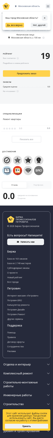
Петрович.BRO (14, 300)
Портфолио (38, 185)
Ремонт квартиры (12, 119)
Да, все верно (15, 25)
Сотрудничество (15, 346)
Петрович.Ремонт (16, 314)
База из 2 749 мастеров (19, 263)
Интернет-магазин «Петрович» (22, 295)
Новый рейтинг (14, 277)
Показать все (26, 139)
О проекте (12, 272)
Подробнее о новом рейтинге (16, 63)
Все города (13, 282)
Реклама (11, 351)
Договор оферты (15, 342)
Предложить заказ (26, 73)
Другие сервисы (15, 319)
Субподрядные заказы (18, 268)
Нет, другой (39, 25)
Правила (11, 337)
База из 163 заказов (17, 258)
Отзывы (14, 185)
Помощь (11, 332)
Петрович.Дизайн (16, 309)
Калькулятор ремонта (18, 304)
